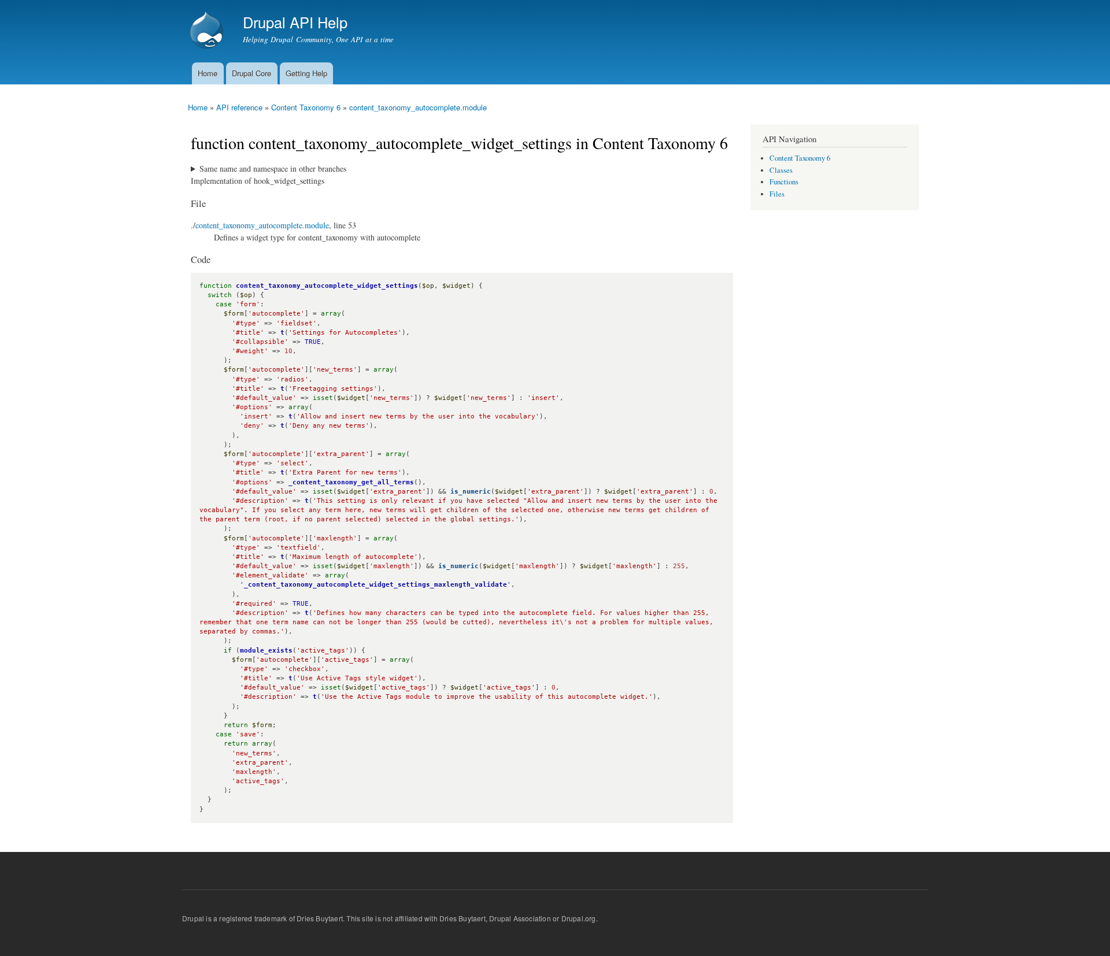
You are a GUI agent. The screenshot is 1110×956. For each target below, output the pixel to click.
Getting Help (306, 73)
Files (777, 194)
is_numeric (470, 491)
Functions (783, 182)
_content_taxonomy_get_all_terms (351, 482)
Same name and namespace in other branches (272, 168)
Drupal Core (251, 73)
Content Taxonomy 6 (306, 107)
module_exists (266, 650)
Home (207, 73)
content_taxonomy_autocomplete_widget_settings (327, 286)
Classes (781, 170)
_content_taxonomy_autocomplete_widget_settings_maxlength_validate (375, 584)
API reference (239, 107)
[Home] (208, 31)
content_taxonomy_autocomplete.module (418, 107)
